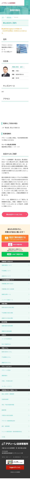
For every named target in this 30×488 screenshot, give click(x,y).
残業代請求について (7, 265)
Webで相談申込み (6, 344)
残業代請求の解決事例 (7, 325)
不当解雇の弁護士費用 (7, 313)
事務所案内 (9, 17)
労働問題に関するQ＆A (7, 283)
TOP (3, 17)
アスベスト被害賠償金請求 (8, 420)
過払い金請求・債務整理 (8, 394)
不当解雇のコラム (6, 357)
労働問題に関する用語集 (8, 289)
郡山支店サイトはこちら (14, 214)
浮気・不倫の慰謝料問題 (8, 404)
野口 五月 (17, 67)
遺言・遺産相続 (6, 426)
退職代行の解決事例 (7, 331)
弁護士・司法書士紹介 (7, 381)
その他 (3, 437)
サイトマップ (25, 457)
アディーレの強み (6, 370)
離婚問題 (4, 410)
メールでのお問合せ (7, 339)
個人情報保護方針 (17, 457)
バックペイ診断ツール (7, 300)
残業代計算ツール (6, 294)
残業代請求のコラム (7, 351)
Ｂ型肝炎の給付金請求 (7, 415)
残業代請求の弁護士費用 (8, 307)
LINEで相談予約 (15, 254)
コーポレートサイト (7, 386)
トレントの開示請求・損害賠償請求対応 (12, 431)
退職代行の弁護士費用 (7, 318)
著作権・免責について (6, 457)
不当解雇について (6, 270)
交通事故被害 (5, 399)
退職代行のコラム (6, 362)
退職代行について (6, 276)
